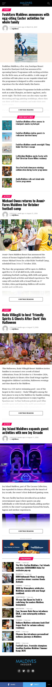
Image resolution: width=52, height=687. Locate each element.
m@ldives (15, 29)
